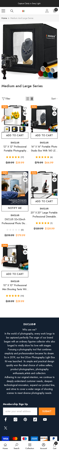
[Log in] (47, 10)
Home (4, 18)
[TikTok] (35, 419)
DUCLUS (15, 142)
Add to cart (15, 135)
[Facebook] (5, 419)
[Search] (12, 11)
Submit (47, 411)
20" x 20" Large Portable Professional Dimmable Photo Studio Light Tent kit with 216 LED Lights (44, 215)
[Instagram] (15, 419)
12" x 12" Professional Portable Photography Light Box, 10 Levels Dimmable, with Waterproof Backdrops (15, 149)
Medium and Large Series (21, 18)
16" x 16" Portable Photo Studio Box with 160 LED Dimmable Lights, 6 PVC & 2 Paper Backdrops (44, 149)
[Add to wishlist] (25, 108)
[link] (29, 51)
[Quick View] (25, 113)
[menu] (3, 11)
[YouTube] (45, 419)
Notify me (15, 208)
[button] (28, 99)
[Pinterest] (25, 419)
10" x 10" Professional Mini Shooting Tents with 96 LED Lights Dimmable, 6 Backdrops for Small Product (15, 287)
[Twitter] (5, 428)
